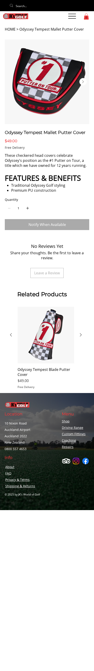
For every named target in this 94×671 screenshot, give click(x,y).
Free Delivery (26, 387)
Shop (66, 421)
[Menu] (72, 16)
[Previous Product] (11, 335)
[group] (46, 348)
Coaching (69, 440)
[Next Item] (83, 81)
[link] (86, 16)
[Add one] (27, 208)
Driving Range (72, 427)
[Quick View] (46, 335)
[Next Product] (81, 335)
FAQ (8, 473)
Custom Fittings (74, 434)
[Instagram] (76, 461)
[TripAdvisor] (66, 461)
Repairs (67, 447)
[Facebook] (85, 461)
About (9, 467)
